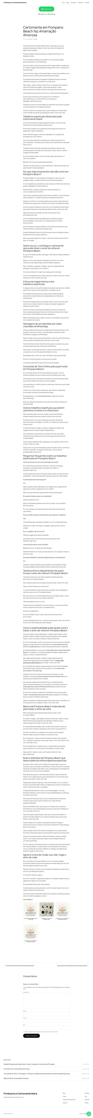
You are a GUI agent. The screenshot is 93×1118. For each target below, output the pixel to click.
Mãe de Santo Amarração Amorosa (16, 1078)
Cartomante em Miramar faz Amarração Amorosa (20, 965)
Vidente (30, 39)
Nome (24, 1011)
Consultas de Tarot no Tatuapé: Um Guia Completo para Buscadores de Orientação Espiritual (37, 1074)
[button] (89, 1114)
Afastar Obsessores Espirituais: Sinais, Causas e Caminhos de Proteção (29, 1064)
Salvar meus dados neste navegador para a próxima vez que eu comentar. (41, 1031)
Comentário (26, 992)
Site (24, 1025)
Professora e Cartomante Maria (15, 2)
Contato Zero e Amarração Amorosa (16, 1069)
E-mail (25, 1018)
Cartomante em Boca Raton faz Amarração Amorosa (72, 965)
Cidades (35, 39)
